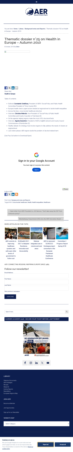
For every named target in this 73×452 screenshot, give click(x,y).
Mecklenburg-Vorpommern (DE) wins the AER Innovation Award (41, 219)
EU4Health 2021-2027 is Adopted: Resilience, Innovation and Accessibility (23, 246)
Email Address (8, 272)
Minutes (6, 385)
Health (30, 202)
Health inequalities (37, 202)
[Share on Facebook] (6, 87)
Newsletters (7, 391)
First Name (7, 279)
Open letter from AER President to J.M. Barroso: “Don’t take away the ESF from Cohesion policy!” (35, 212)
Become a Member (9, 403)
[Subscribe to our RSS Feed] (16, 194)
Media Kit (6, 387)
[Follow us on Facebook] (6, 194)
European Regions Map (11, 393)
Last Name (7, 285)
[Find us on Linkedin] (13, 194)
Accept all (63, 444)
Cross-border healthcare (19, 202)
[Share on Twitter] (9, 87)
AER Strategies (8, 382)
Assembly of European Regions (36, 11)
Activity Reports (8, 389)
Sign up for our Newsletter (11, 412)
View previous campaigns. (12, 291)
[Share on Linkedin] (13, 87)
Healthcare (47, 202)
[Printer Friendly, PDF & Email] (65, 189)
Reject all (45, 444)
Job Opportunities (9, 408)
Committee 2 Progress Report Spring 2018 (62, 243)
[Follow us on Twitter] (9, 194)
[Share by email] (16, 87)
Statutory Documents (10, 380)
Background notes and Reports (21, 200)
